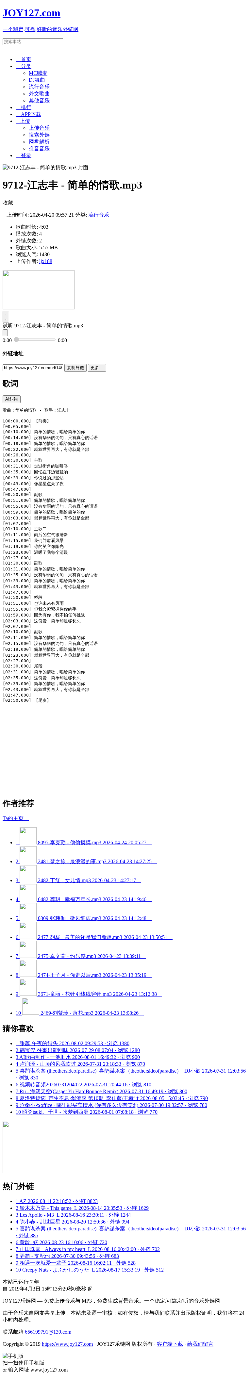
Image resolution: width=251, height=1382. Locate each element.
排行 (23, 107)
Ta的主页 (16, 818)
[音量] (5, 332)
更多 (97, 367)
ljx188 (45, 261)
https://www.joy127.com (67, 1344)
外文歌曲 (39, 93)
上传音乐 (39, 128)
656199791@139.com (48, 1332)
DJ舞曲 (37, 80)
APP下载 (28, 114)
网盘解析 (39, 141)
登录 (23, 155)
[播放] (6, 316)
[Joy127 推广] (39, 307)
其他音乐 (39, 100)
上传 (23, 121)
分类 (23, 66)
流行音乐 (39, 87)
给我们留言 (200, 1344)
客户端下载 (170, 1344)
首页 (23, 59)
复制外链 (75, 367)
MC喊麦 (38, 73)
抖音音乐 (39, 148)
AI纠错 (11, 399)
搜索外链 (39, 135)
